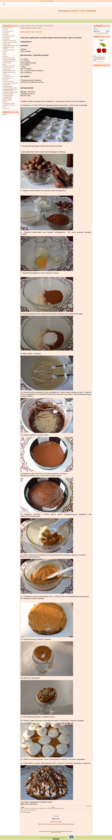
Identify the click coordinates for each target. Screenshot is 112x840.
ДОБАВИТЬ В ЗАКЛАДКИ (100, 58)
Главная (22, 25)
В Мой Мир (56, 815)
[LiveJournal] (59, 819)
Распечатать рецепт (59, 808)
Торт (22, 802)
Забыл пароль (98, 32)
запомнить (97, 31)
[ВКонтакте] (53, 819)
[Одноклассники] (57, 819)
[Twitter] (55, 819)
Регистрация (54, 832)
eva (45, 808)
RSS (52, 0)
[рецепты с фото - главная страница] (3, 3)
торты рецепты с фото (48, 25)
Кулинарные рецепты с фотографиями (33, 25)
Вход (59, 832)
